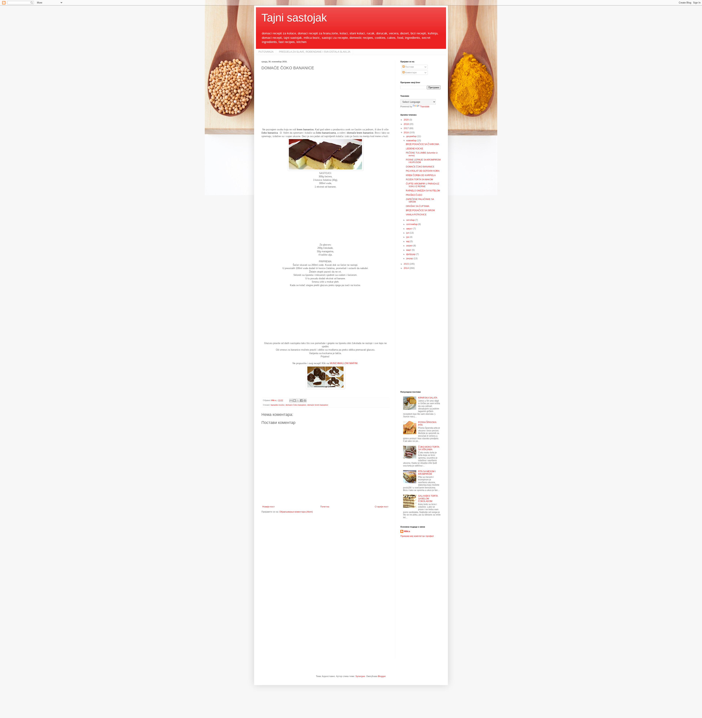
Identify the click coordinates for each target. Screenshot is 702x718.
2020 (406, 119)
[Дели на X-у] (298, 400)
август (409, 228)
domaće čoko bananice (296, 405)
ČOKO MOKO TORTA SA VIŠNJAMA (428, 448)
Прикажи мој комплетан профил (417, 536)
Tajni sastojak (294, 18)
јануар (410, 258)
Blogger (382, 676)
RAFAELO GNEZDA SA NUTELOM (423, 190)
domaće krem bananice (317, 405)
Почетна (324, 506)
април (409, 245)
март (409, 250)
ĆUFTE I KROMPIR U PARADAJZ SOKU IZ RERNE (422, 185)
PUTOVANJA (265, 51)
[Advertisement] (325, 102)
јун (408, 237)
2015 (406, 264)
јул (408, 233)
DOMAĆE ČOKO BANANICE (420, 166)
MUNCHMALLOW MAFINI (344, 363)
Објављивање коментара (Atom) (296, 512)
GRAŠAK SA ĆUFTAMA (417, 206)
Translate (424, 106)
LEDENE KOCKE (414, 148)
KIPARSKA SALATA (427, 397)
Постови (409, 67)
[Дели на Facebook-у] (301, 400)
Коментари (411, 72)
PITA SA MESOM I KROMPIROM (427, 472)
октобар (410, 220)
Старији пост (381, 506)
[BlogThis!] (294, 400)
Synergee (360, 676)
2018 (406, 124)
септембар (412, 224)
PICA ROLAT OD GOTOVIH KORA (422, 171)
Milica (407, 531)
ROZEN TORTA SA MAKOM (419, 179)
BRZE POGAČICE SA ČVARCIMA (422, 144)
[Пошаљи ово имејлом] (291, 400)
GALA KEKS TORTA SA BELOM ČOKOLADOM (428, 498)
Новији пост (268, 506)
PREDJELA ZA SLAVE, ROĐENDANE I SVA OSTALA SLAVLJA (314, 51)
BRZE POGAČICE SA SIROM (420, 210)
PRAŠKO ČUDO (414, 195)
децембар (411, 136)
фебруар (411, 254)
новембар (411, 140)
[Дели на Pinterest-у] (305, 400)
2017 (406, 128)
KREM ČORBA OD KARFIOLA (421, 175)
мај (408, 241)
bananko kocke (277, 405)
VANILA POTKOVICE (416, 214)
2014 (406, 268)
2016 (406, 132)
